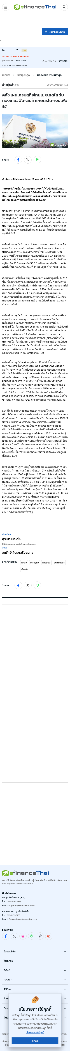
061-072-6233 (13, 915)
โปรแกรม (8, 961)
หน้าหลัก (6, 75)
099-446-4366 (14, 901)
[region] (35, 20)
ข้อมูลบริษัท (10, 951)
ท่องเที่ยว (46, 562)
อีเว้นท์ (7, 970)
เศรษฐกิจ (34, 562)
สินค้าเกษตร (59, 562)
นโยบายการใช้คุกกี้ (35, 1032)
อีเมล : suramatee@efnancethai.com (19, 544)
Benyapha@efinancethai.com (23, 919)
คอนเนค (8, 980)
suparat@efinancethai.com (21, 905)
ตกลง (35, 1041)
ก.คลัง (24, 562)
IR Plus (7, 989)
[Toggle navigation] (5, 7)
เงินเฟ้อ (24, 569)
